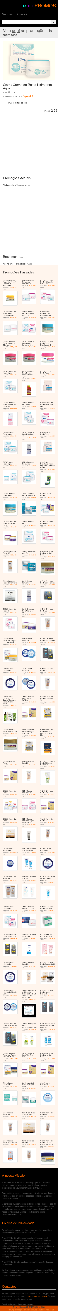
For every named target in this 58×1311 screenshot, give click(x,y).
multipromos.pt (15, 1309)
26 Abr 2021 (51, 822)
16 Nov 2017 (32, 938)
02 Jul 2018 (13, 466)
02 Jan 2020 (32, 1059)
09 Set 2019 (51, 286)
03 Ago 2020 (13, 347)
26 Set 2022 (13, 408)
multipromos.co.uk (46, 1309)
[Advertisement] (29, 142)
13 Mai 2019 (13, 375)
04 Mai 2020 (13, 765)
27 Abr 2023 (32, 735)
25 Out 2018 (32, 1029)
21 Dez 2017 (51, 767)
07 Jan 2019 (32, 317)
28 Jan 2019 (32, 406)
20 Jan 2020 (51, 436)
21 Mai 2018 (13, 317)
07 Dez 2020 (32, 347)
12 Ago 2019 (51, 966)
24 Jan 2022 (32, 438)
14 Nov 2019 (14, 1059)
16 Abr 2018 (32, 466)
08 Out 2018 (32, 525)
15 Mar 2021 (13, 1144)
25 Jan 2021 (51, 1116)
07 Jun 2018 (32, 880)
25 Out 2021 (51, 375)
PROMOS (45, 5)
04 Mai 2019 (32, 999)
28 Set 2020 (13, 497)
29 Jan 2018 (13, 436)
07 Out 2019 (51, 408)
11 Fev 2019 (32, 852)
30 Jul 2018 (32, 286)
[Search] (53, 22)
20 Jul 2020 (51, 1087)
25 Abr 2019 (51, 852)
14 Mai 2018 (51, 497)
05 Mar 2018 (13, 795)
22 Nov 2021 (51, 347)
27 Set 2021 (13, 287)
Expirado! (28, 96)
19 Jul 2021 (51, 1146)
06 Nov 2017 (14, 910)
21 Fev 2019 (51, 938)
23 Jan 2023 (32, 378)
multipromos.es (30, 1309)
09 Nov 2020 (32, 1116)
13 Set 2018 (13, 996)
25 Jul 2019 (51, 882)
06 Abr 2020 (51, 317)
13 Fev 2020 (13, 1087)
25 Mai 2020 (32, 1088)
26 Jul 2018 (51, 910)
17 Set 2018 (13, 966)
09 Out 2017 (13, 880)
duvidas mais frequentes (36, 1296)
